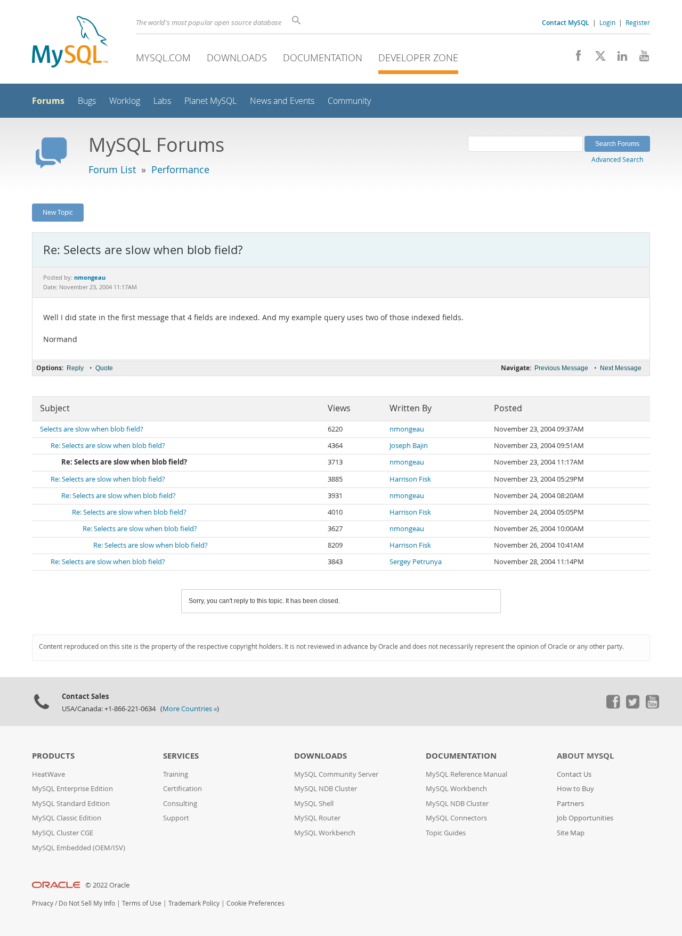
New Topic (58, 212)
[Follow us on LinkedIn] (618, 58)
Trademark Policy (194, 903)
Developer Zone (418, 57)
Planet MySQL (210, 101)
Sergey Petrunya (415, 561)
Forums (48, 101)
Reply (75, 368)
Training (175, 774)
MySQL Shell (314, 803)
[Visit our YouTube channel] (640, 58)
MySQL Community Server (336, 774)
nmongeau (406, 429)
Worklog (124, 101)
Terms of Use (141, 903)
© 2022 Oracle (107, 885)
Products (53, 755)
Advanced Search (617, 159)
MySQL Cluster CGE (62, 832)
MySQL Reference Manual (466, 774)
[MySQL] (70, 42)
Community (349, 101)
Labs (162, 101)
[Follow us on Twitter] (632, 705)
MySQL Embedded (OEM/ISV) (78, 847)
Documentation (322, 57)
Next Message (621, 368)
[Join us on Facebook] (574, 58)
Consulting (180, 803)
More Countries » (190, 708)
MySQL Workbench (324, 832)
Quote (104, 368)
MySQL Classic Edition (66, 818)
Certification (182, 788)
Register (638, 22)
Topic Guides (446, 832)
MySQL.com (163, 57)
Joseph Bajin (408, 445)
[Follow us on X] (596, 58)
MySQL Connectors (456, 818)
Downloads (237, 57)
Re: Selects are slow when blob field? (108, 445)
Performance (180, 169)
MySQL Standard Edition (71, 803)
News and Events (282, 101)
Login (607, 22)
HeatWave (48, 774)
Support (176, 818)
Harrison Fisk (410, 479)
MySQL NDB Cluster (325, 788)
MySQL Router (317, 818)
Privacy (42, 903)
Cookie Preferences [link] (255, 903)
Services (181, 755)
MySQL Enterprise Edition (72, 788)
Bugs (87, 101)
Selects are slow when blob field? (91, 429)
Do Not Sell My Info (87, 903)
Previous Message (561, 368)
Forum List (112, 169)
